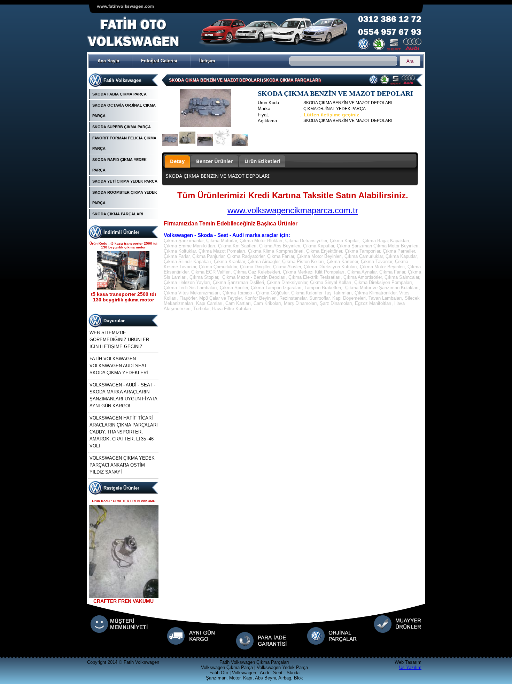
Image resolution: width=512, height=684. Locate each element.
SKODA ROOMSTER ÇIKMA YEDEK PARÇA (124, 197)
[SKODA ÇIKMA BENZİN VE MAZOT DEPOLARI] (205, 125)
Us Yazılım (410, 667)
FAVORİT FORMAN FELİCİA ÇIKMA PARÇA (124, 143)
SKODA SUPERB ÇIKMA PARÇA (121, 127)
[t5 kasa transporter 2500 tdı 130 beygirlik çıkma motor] (123, 288)
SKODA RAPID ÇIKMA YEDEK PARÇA (119, 164)
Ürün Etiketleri (262, 161)
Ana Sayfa (108, 60)
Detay (177, 161)
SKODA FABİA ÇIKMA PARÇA (119, 94)
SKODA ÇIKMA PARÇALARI (117, 214)
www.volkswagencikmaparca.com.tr (292, 210)
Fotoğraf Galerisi (159, 60)
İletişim (207, 60)
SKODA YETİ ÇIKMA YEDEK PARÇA (124, 181)
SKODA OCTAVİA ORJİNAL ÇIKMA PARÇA (124, 110)
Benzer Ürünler (214, 161)
